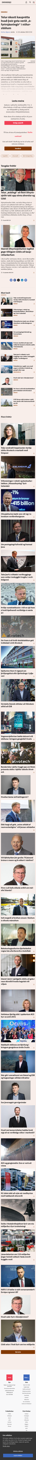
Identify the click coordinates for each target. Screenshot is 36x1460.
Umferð (26, 1397)
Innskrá (18, 149)
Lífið (9, 1420)
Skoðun (9, 1422)
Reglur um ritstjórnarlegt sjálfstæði (9, 1386)
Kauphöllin (5, 156)
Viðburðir (26, 1420)
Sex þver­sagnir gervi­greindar (13, 1103)
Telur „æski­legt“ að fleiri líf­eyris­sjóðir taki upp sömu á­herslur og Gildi (18, 196)
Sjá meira (18, 1352)
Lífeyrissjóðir (15, 156)
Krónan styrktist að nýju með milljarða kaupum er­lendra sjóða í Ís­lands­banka (24, 345)
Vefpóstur (26, 1399)
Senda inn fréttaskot (26, 1403)
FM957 (26, 1426)
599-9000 (10, 1394)
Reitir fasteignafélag (27, 156)
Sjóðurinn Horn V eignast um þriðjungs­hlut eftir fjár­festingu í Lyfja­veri (17, 673)
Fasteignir (26, 1416)
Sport (9, 1418)
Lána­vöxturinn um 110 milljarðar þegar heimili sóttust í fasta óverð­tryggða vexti (16, 1257)
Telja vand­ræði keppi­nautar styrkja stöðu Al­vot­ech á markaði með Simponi (24, 300)
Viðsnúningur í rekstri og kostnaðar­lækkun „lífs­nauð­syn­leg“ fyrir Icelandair (23, 311)
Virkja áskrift (18, 123)
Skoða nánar (6, 1446)
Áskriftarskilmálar (26, 1393)
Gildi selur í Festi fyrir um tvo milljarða (18, 1345)
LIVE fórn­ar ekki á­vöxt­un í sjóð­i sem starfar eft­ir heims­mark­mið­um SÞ (24, 401)
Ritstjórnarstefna (27, 1391)
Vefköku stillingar (18, 1451)
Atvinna (26, 1418)
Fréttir (9, 1413)
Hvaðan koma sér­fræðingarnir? (15, 797)
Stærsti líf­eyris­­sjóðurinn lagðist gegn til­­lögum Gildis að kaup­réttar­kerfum (17, 252)
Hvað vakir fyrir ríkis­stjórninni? (23, 378)
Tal (26, 1430)
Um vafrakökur (26, 1401)
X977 (26, 1428)
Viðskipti (9, 1416)
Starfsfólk (26, 1395)
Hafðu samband (26, 1389)
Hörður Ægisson (6, 32)
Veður (26, 1422)
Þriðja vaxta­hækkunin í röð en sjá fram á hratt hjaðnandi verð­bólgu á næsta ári (18, 610)
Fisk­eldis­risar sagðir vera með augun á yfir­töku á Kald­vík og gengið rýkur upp (23, 368)
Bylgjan (26, 1424)
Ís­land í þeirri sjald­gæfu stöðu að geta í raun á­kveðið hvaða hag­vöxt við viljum (18, 981)
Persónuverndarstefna (9, 1388)
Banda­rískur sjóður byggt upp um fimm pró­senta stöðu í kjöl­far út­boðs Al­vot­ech (18, 769)
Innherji (26, 1413)
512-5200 (28, 1385)
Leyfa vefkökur (18, 1455)
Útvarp (9, 1426)
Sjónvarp (9, 1424)
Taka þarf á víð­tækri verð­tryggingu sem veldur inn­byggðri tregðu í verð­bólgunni (24, 356)
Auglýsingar (26, 1387)
